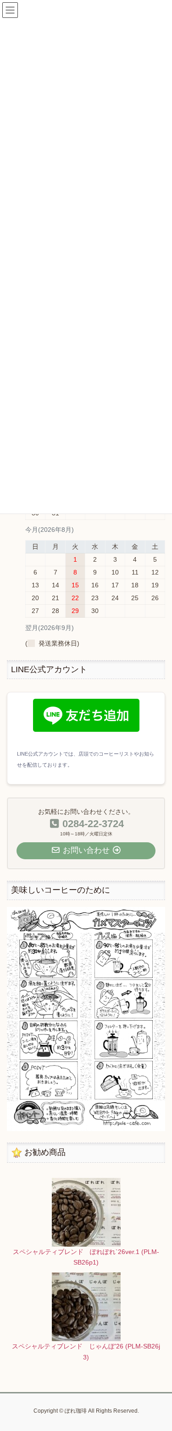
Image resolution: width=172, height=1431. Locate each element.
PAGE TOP (158, 1380)
